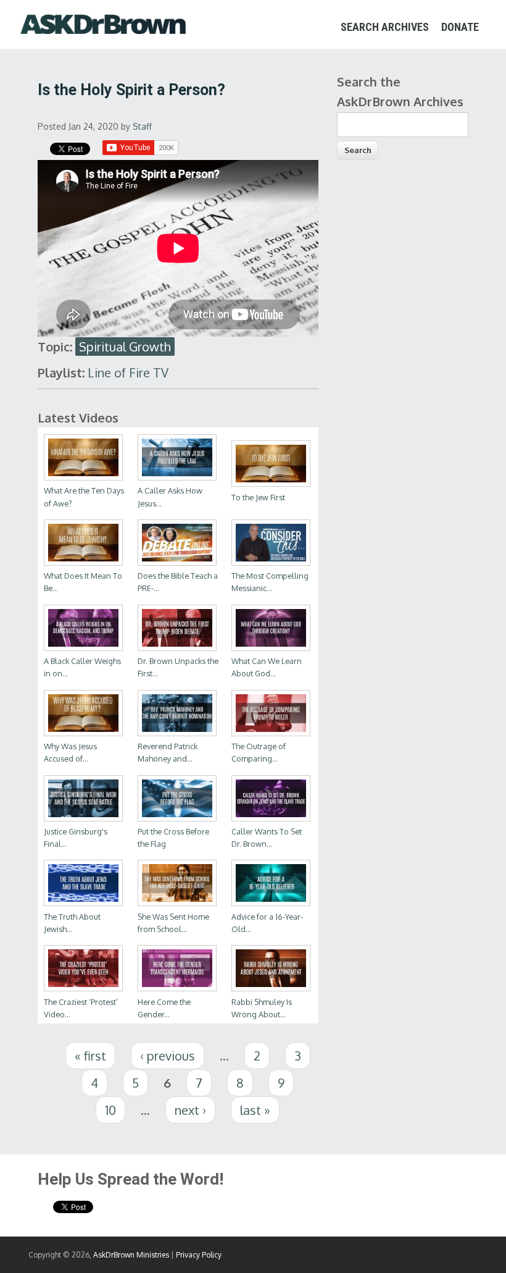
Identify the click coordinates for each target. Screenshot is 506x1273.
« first (90, 1056)
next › (190, 1110)
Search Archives (385, 26)
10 (110, 1110)
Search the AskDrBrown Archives (400, 91)
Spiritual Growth (125, 346)
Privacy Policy (199, 1254)
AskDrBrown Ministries (131, 1254)
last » (255, 1110)
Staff (142, 126)
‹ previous (167, 1056)
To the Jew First (258, 497)
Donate (460, 26)
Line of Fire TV (128, 372)
